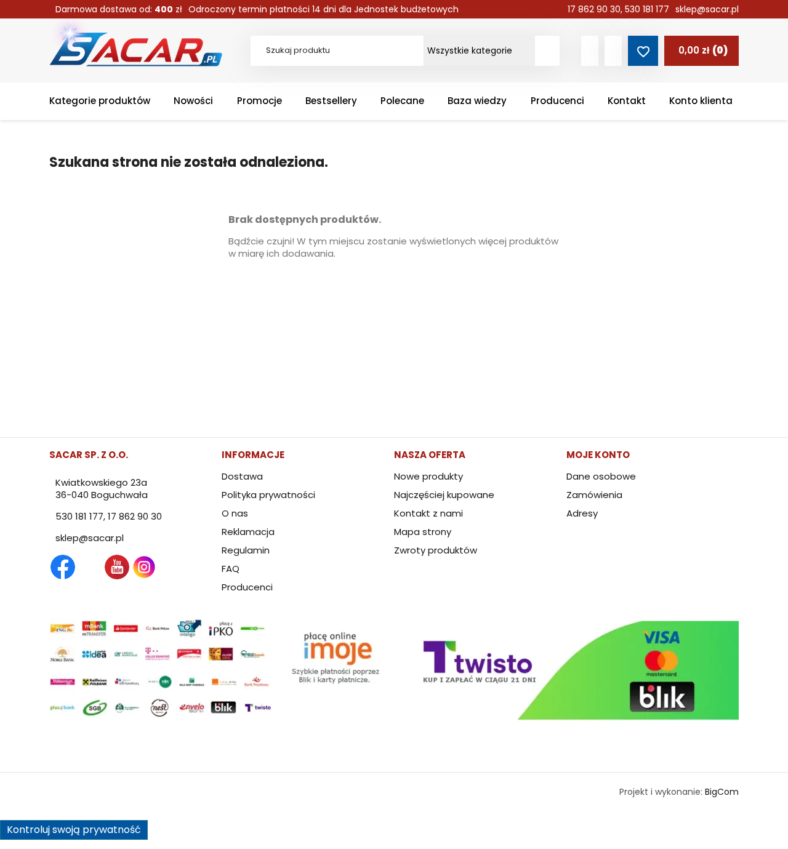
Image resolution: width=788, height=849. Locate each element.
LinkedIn (171, 567)
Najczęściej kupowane (444, 494)
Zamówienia (594, 494)
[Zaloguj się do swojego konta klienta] (589, 51)
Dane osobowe (601, 476)
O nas (235, 513)
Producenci (247, 587)
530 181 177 (647, 9)
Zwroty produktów (435, 550)
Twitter (90, 567)
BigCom (722, 792)
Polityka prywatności (268, 494)
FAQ (230, 568)
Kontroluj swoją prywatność (74, 830)
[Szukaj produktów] (547, 51)
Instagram (144, 567)
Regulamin (246, 550)
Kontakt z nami (428, 513)
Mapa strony (422, 531)
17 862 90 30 (594, 9)
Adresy (582, 513)
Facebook (62, 567)
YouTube (117, 567)
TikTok (198, 567)
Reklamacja (248, 531)
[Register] (613, 51)
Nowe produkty (428, 476)
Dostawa (242, 476)
